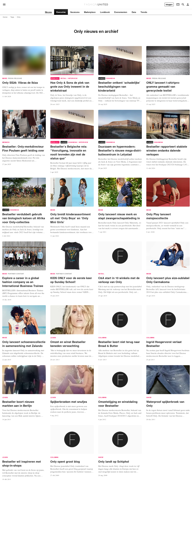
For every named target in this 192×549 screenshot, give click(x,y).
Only (19, 17)
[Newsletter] (177, 4)
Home (5, 17)
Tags (12, 17)
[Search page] (183, 4)
